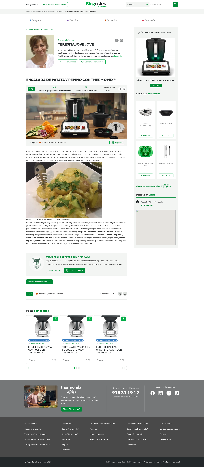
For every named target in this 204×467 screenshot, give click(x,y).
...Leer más (117, 56)
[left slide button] (28, 368)
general (60, 12)
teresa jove (51, 12)
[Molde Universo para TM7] (145, 151)
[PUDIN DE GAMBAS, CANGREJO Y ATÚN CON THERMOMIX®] (110, 329)
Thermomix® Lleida (39, 12)
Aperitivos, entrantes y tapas (39, 340)
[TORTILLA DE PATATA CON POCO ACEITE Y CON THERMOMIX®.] (76, 329)
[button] (137, 4)
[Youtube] (160, 393)
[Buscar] (175, 4)
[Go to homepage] (96, 4)
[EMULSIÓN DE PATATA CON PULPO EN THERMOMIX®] (42, 329)
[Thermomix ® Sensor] (166, 151)
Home (28, 12)
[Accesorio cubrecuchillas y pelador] (145, 111)
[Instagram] (169, 393)
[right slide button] (124, 368)
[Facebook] (152, 393)
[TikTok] (177, 393)
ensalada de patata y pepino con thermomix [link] (80, 12)
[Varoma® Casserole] (166, 111)
